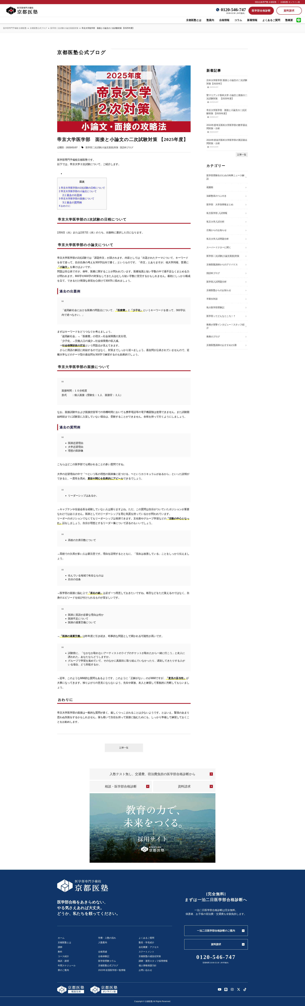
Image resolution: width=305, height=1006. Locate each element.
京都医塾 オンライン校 (290, 2)
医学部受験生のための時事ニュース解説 (225, 177)
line (298, 20)
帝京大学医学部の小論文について (78, 191)
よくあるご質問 (271, 20)
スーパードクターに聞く (219, 247)
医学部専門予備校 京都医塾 (15, 28)
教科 (60, 951)
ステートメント (146, 951)
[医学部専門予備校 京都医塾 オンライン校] (103, 989)
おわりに (64, 206)
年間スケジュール (67, 965)
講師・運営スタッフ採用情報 (153, 961)
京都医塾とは (193, 20)
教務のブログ (213, 336)
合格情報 (224, 20)
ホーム (61, 938)
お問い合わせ (145, 970)
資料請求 (289, 10)
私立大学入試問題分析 (218, 239)
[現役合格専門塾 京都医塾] (70, 989)
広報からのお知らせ (217, 230)
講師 (60, 947)
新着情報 (252, 20)
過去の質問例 (72, 202)
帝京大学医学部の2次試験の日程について (82, 188)
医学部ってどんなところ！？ (221, 316)
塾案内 (210, 20)
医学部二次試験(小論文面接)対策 (64, 28)
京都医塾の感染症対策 (150, 956)
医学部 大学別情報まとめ (220, 204)
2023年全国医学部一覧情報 (111, 970)
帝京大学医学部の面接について (76, 198)
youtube (219, 989)
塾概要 (289, 20)
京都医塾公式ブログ (38, 28)
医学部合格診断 (261, 10)
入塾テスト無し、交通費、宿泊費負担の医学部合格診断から (152, 774)
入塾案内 (102, 942)
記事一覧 (123, 747)
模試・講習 (63, 961)
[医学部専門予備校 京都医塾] (21, 10)
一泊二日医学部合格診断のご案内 (216, 930)
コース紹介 (63, 956)
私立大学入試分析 (215, 221)
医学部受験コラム (107, 961)
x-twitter (238, 989)
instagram (232, 989)
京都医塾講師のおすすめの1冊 (222, 345)
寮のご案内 (63, 970)
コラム (238, 20)
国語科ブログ (126, 147)
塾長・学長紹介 (146, 942)
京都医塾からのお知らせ (219, 290)
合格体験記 (103, 956)
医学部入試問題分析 (217, 281)
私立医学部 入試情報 (217, 213)
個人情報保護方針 (147, 965)
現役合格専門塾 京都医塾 (265, 2)
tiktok (245, 989)
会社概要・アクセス (149, 947)
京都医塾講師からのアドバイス (222, 264)
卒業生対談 (212, 299)
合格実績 (102, 951)
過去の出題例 (72, 195)
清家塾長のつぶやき (217, 196)
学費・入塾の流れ (107, 938)
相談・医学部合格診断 (121, 786)
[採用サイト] (152, 828)
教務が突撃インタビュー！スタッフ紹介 (225, 326)
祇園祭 (210, 187)
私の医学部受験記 (215, 307)
